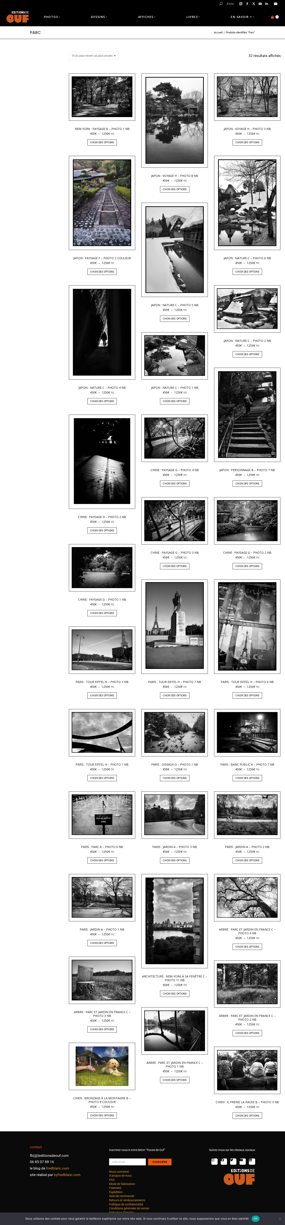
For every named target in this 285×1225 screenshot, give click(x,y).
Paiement (115, 1188)
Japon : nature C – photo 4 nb (102, 388)
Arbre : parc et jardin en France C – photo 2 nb (247, 1017)
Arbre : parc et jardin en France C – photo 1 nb (174, 1064)
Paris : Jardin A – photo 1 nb (102, 929)
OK (256, 1218)
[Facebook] (224, 1161)
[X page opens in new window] (253, 3)
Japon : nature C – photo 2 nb (247, 341)
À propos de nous (120, 1175)
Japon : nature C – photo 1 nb (174, 388)
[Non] (280, 1219)
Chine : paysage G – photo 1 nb (102, 599)
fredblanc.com (57, 1168)
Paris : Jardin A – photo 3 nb (174, 847)
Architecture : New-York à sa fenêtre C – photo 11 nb (174, 978)
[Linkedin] (252, 1161)
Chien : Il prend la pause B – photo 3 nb (247, 1102)
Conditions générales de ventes (129, 1208)
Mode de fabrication (122, 1184)
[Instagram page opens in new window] (240, 3)
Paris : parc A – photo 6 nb (102, 847)
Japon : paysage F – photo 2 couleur (102, 258)
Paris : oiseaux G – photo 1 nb (174, 764)
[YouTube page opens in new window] (260, 3)
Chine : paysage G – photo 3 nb (175, 553)
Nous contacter (119, 1171)
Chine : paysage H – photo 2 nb (102, 517)
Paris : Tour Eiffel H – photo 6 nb (247, 682)
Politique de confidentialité (126, 1204)
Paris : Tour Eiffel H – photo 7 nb (174, 682)
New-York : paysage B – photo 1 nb (102, 129)
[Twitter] (233, 1161)
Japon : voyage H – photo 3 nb (247, 129)
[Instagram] (214, 1161)
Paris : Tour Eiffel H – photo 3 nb (102, 682)
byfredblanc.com (67, 1175)
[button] (61, 3)
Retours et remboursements (127, 1200)
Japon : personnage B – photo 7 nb (247, 470)
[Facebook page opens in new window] (247, 3)
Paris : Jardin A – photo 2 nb (247, 847)
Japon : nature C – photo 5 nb (174, 305)
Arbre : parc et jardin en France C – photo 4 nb (247, 931)
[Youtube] (243, 1161)
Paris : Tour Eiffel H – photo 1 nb (102, 764)
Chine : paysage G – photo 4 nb (175, 470)
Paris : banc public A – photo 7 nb (247, 764)
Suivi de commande (121, 1196)
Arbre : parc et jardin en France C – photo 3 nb (102, 1014)
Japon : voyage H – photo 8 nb (174, 176)
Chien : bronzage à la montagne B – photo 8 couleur (102, 1100)
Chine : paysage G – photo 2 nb (247, 553)
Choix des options (102, 142)
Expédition (116, 1192)
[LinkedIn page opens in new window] (266, 3)
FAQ (112, 1179)
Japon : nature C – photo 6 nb (247, 258)
